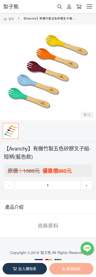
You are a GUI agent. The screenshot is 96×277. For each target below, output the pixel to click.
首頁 (11, 19)
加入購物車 (27, 268)
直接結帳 (73, 268)
